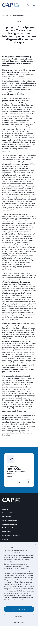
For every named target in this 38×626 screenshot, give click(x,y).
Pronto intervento (8, 528)
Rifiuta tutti (19, 616)
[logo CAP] (11, 500)
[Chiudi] (36, 545)
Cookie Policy (17, 577)
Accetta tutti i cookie (19, 609)
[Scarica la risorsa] (28, 482)
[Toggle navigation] (34, 4)
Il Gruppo (5, 509)
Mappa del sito (6, 531)
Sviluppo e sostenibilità (9, 520)
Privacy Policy (18, 582)
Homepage (5, 15)
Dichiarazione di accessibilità (11, 535)
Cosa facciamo (6, 517)
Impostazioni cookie (19, 622)
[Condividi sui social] (19, 48)
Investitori (5, 539)
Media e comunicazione (9, 524)
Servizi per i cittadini (8, 513)
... (10, 15)
